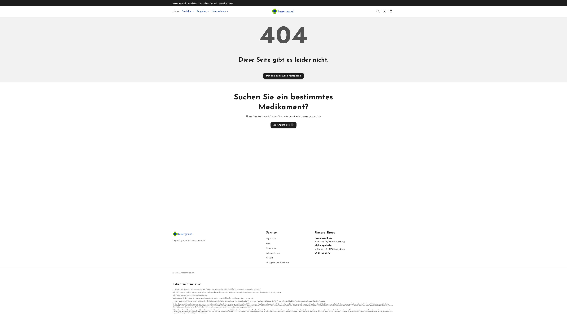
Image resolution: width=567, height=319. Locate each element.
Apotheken (192, 3)
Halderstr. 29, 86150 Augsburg (330, 241)
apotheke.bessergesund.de (305, 116)
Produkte (186, 11)
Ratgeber (201, 11)
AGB (268, 243)
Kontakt (269, 257)
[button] (378, 11)
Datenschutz (271, 248)
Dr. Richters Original (208, 3)
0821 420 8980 (322, 252)
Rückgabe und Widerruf (277, 262)
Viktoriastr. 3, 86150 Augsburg (330, 249)
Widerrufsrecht (273, 253)
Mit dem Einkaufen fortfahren (283, 75)
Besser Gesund (187, 272)
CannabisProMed (226, 3)
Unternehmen (219, 11)
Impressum (271, 238)
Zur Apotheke (281, 124)
